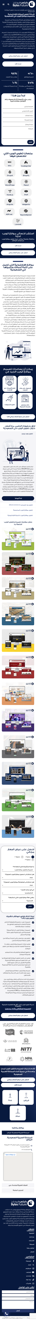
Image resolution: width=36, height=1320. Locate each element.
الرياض (26, 1100)
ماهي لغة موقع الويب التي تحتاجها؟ (21, 897)
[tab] (18, 433)
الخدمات (31, 1240)
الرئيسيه (31, 1233)
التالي (30, 906)
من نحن (31, 1237)
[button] (8, 4)
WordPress (9, 185)
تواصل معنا (30, 1248)
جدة (10, 1100)
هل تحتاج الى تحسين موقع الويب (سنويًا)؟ (19, 874)
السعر (32, 1252)
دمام (18, 1116)
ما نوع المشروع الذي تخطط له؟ (23, 866)
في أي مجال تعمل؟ (27, 890)
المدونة (32, 1244)
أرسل (30, 142)
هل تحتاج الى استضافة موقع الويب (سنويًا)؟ (19, 882)
